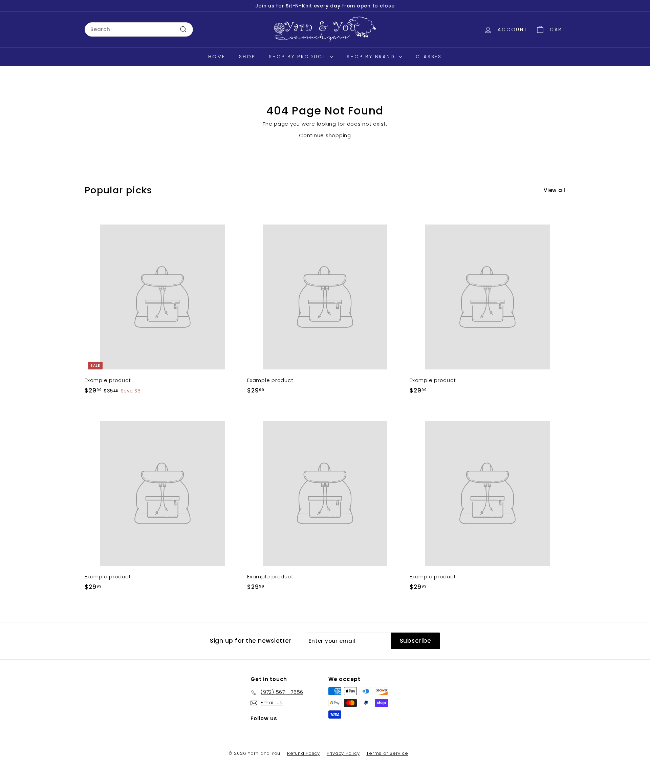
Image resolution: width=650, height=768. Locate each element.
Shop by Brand (372, 56)
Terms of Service (387, 753)
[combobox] (139, 29)
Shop (247, 56)
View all (554, 190)
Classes (429, 56)
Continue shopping (325, 135)
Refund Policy (303, 753)
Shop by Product (298, 56)
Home (216, 56)
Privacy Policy (343, 753)
